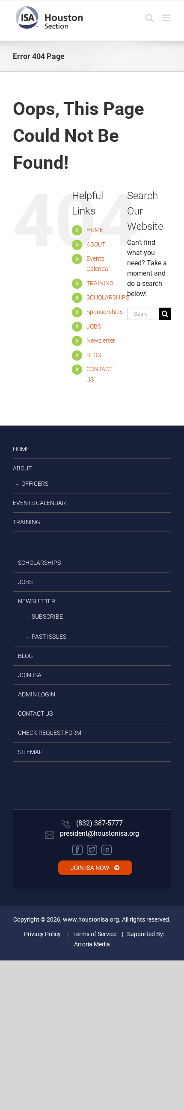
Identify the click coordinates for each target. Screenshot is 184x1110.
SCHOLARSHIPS (107, 297)
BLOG (93, 355)
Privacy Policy (42, 934)
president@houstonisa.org (98, 833)
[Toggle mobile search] (149, 17)
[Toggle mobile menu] (166, 17)
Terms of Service (94, 934)
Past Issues (49, 636)
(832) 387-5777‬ (98, 823)
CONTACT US (35, 713)
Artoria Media (92, 944)
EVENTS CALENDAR (39, 502)
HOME (94, 229)
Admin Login (36, 694)
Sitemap (30, 752)
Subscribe (47, 616)
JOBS (93, 326)
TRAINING (100, 283)
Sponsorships (104, 311)
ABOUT (95, 244)
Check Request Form (49, 732)
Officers (34, 483)
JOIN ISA (30, 675)
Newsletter (100, 340)
